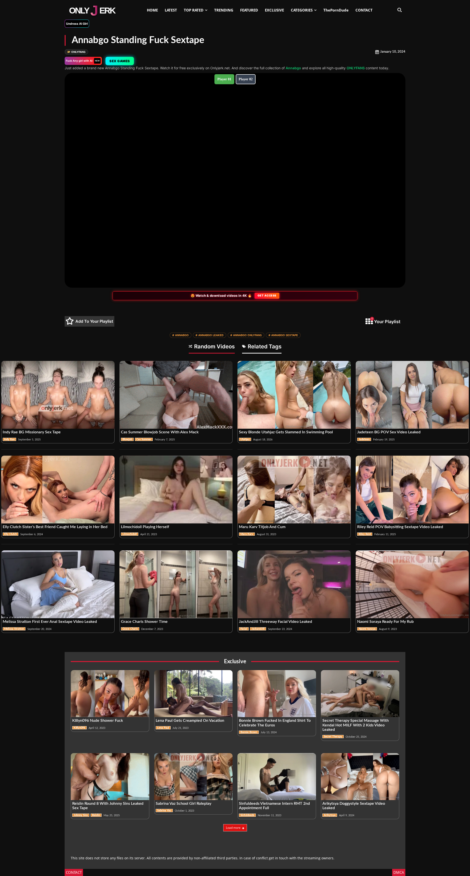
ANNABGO (180, 335)
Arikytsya (330, 815)
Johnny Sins (81, 815)
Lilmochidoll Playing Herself (145, 527)
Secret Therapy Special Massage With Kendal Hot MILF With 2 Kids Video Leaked (355, 725)
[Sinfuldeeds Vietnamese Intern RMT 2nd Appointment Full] (276, 776)
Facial (243, 628)
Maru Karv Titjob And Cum (262, 527)
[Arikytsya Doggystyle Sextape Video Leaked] (360, 776)
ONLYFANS (76, 52)
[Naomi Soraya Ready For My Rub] (412, 584)
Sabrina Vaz (164, 810)
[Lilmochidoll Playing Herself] (176, 490)
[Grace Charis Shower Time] (176, 584)
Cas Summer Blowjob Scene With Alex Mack (160, 432)
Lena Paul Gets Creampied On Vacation (190, 720)
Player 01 (224, 79)
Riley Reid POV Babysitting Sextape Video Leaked (400, 527)
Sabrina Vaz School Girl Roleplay (183, 803)
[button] (399, 10)
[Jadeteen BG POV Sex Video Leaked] (412, 395)
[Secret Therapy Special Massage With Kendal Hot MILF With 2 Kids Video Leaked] (360, 693)
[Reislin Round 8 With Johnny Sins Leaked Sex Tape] (110, 776)
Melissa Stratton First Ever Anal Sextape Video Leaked (50, 622)
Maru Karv (246, 534)
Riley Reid (365, 534)
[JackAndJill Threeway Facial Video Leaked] (294, 584)
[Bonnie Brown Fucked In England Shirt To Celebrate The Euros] (276, 693)
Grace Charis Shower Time (144, 622)
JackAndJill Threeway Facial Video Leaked (275, 622)
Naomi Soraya (367, 628)
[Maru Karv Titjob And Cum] (294, 490)
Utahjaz (245, 439)
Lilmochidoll (129, 534)
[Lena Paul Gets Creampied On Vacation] (193, 693)
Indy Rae (9, 439)
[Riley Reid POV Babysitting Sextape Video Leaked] (412, 490)
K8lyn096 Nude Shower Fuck (97, 720)
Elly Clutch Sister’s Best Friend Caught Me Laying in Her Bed (55, 527)
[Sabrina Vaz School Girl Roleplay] (193, 776)
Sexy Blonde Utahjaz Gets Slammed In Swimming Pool (286, 432)
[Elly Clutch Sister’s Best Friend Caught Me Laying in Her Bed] (58, 490)
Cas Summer (143, 439)
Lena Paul (163, 727)
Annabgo (293, 68)
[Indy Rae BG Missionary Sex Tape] (58, 395)
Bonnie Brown (248, 732)
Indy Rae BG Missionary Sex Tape (32, 432)
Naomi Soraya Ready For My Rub (385, 622)
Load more (233, 828)
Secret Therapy (333, 736)
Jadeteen (364, 439)
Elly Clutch (10, 534)
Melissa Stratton (14, 628)
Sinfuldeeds (247, 815)
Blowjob (127, 439)
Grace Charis (130, 628)
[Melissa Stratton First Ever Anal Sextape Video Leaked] (58, 584)
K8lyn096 (79, 727)
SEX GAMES (119, 61)
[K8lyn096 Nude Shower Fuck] (110, 693)
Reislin (96, 815)
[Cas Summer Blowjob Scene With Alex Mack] (176, 395)
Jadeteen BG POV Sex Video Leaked (389, 432)
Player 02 (246, 79)
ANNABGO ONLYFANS (246, 335)
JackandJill (258, 628)
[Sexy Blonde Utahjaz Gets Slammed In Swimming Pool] (294, 395)
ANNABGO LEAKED (209, 335)
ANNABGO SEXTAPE (283, 335)
